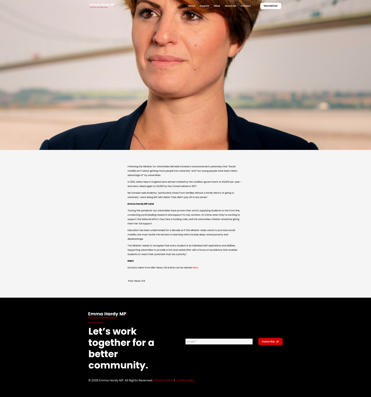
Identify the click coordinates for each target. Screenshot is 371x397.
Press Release (158, 133)
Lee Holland (98, 133)
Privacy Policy (163, 380)
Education (139, 133)
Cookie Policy (184, 380)
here (195, 267)
